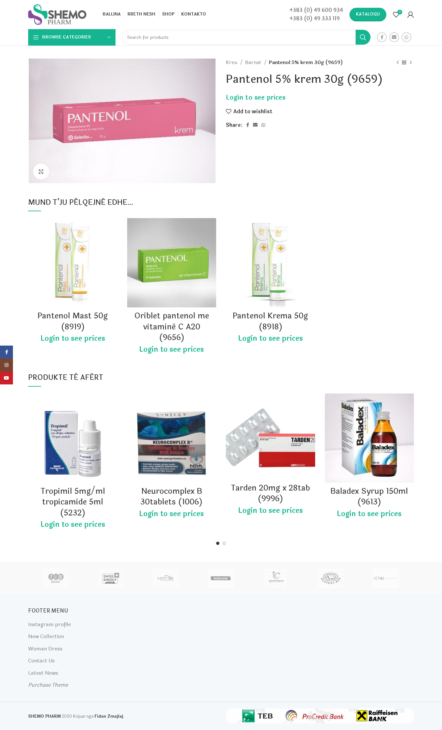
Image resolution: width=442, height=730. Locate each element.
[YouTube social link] (6, 377)
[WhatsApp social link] (406, 37)
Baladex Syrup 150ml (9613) (369, 496)
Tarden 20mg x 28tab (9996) (270, 493)
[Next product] (410, 62)
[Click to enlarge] (41, 171)
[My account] (410, 14)
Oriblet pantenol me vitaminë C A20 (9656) (171, 327)
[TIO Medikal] (55, 578)
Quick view (113, 243)
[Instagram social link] (6, 365)
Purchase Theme (48, 685)
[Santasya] (275, 578)
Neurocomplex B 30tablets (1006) (171, 496)
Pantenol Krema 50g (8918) (270, 321)
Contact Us (41, 661)
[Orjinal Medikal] (330, 578)
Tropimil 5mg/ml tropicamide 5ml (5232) (72, 502)
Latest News (43, 673)
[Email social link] (394, 37)
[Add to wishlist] (113, 228)
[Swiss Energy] (110, 578)
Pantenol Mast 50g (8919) (73, 321)
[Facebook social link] (382, 37)
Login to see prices (255, 98)
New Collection (46, 636)
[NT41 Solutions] (385, 578)
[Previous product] (397, 62)
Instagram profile (49, 624)
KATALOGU (368, 14)
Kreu (232, 62)
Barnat (253, 62)
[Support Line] (165, 578)
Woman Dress (45, 649)
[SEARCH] (363, 37)
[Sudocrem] (220, 578)
